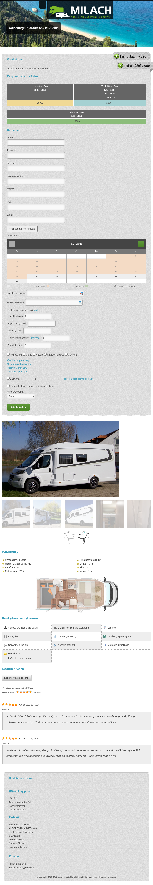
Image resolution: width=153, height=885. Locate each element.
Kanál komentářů (17, 806)
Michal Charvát (76, 877)
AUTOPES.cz (24, 824)
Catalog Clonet (16, 843)
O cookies (112, 877)
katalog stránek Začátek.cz (22, 832)
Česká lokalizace (17, 809)
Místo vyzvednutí (15, 391)
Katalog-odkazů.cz (18, 847)
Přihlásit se (14, 798)
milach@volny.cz (25, 867)
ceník (35, 310)
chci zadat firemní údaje (22, 228)
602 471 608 (19, 864)
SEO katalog (15, 836)
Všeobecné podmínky (18, 360)
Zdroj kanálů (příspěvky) (21, 802)
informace (36, 338)
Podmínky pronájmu (17, 368)
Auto (11, 824)
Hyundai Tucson (28, 828)
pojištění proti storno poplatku (79, 379)
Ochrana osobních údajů (19, 364)
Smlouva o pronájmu (17, 371)
